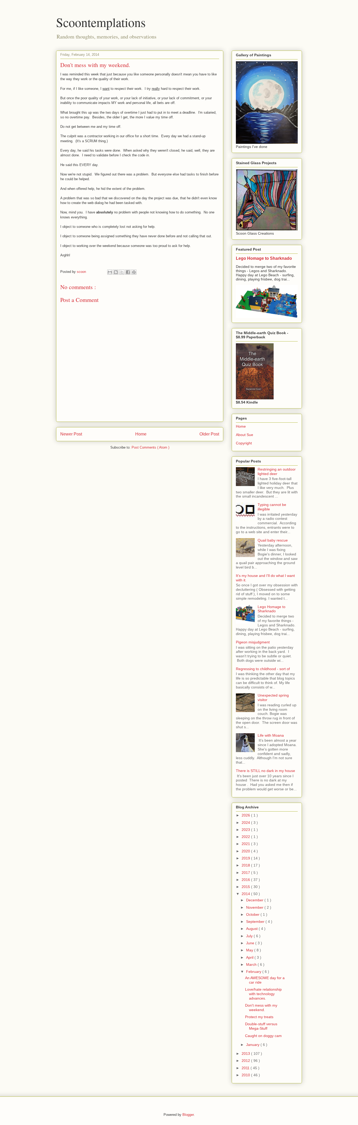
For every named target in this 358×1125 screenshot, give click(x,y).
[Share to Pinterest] (134, 272)
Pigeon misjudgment (253, 642)
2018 (246, 865)
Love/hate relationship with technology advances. (263, 993)
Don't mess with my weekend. (261, 1007)
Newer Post (71, 434)
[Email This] (109, 272)
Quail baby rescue (273, 540)
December (255, 900)
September (255, 921)
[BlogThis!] (115, 272)
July (250, 936)
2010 (246, 1075)
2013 (246, 1053)
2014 (246, 894)
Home (141, 434)
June (250, 943)
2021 (246, 844)
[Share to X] (121, 272)
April (250, 957)
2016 (246, 880)
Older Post (209, 434)
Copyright (244, 443)
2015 (246, 887)
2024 (246, 822)
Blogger (188, 1115)
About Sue (244, 435)
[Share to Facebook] (128, 272)
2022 (246, 837)
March (252, 964)
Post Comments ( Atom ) (150, 447)
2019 (246, 858)
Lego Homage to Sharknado (264, 258)
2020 (246, 851)
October (253, 914)
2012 (246, 1060)
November (255, 907)
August (252, 929)
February (254, 971)
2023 (246, 830)
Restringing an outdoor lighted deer (277, 471)
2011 (246, 1068)
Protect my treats (259, 1017)
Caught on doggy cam (263, 1036)
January (253, 1045)
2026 (246, 815)
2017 (246, 872)
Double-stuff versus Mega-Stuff (261, 1026)
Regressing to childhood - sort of (263, 669)
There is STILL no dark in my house (265, 771)
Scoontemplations (101, 22)
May (250, 950)
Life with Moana (271, 735)
